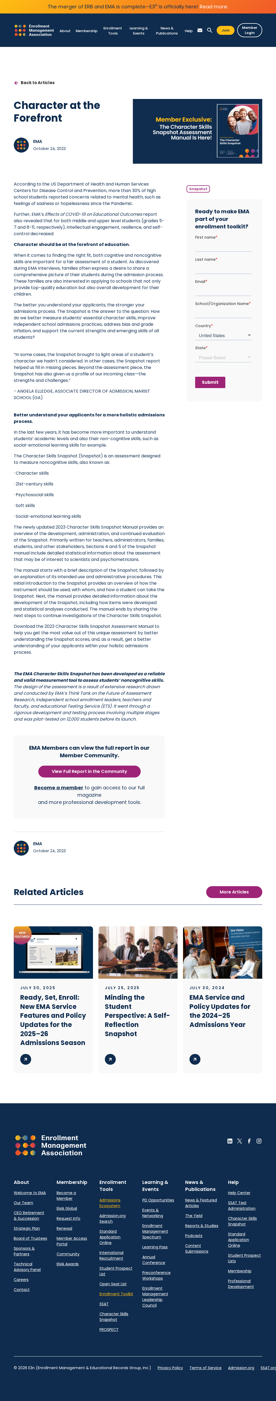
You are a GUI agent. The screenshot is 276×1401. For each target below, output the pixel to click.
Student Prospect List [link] (115, 1271)
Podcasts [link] (193, 1235)
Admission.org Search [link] (112, 1218)
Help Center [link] (239, 1193)
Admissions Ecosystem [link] (109, 1202)
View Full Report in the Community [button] (89, 771)
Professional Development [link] (241, 1283)
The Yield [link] (193, 1215)
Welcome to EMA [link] (30, 1193)
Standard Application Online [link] (109, 1237)
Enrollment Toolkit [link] (116, 1294)
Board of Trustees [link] (30, 1238)
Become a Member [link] (66, 1195)
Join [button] (226, 30)
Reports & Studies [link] (201, 1225)
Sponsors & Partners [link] (24, 1251)
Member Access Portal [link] (72, 1241)
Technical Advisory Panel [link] (27, 1266)
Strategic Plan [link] (27, 1228)
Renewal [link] (64, 1228)
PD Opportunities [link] (158, 1200)
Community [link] (68, 1254)
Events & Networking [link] (152, 1212)
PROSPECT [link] (109, 1329)
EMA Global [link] (67, 1208)
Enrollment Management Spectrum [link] (155, 1231)
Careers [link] (21, 1279)
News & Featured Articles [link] (201, 1202)
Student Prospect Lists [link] (244, 1258)
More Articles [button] (234, 892)
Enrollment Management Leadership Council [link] (155, 1297)
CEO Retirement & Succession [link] (29, 1215)
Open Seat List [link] (113, 1284)
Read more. (214, 6)
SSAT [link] (104, 1304)
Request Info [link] (68, 1218)
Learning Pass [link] (155, 1247)
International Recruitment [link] (111, 1255)
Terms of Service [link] (205, 1368)
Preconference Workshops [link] (156, 1275)
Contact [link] (22, 1289)
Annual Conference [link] (153, 1259)
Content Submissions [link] (196, 1248)
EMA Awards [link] (68, 1264)
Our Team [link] (23, 1202)
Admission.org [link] (241, 1368)
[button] (65, 31)
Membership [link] (239, 1271)
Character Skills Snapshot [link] (113, 1316)
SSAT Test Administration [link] (242, 1205)
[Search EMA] (210, 30)
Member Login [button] (249, 30)
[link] (34, 30)
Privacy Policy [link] (170, 1368)
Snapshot (198, 189)
